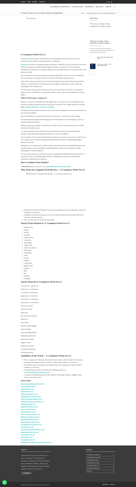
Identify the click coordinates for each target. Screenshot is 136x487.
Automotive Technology (100, 468)
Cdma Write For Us (27, 389)
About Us (23, 1)
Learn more (26, 473)
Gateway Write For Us (28, 412)
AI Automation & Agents (100, 460)
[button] (4, 482)
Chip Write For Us (27, 392)
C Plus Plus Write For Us (29, 394)
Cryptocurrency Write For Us (31, 397)
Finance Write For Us (28, 409)
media (30, 61)
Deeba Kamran (92, 45)
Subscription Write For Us (30, 432)
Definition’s (89, 6)
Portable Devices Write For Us (31, 425)
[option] (102, 46)
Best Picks (99, 6)
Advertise (34, 1)
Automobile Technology (100, 465)
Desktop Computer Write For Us (32, 402)
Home (82, 13)
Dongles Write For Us (28, 404)
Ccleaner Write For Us (28, 386)
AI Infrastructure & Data (100, 462)
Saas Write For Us (27, 427)
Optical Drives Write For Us (30, 422)
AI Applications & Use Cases (100, 457)
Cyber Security (77, 6)
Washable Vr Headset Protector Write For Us (36, 442)
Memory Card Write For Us (30, 417)
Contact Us (42, 1)
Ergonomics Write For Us (29, 407)
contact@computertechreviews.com (37, 372)
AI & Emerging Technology (60, 6)
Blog (29, 1)
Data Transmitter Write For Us (31, 399)
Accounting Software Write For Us (33, 384)
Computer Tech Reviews (44, 485)
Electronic (24, 64)
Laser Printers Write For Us (30, 414)
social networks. (49, 107)
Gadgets (108, 6)
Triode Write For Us (27, 435)
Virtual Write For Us (28, 440)
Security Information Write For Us (33, 430)
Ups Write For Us (27, 437)
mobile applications (32, 107)
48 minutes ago (98, 45)
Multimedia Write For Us (29, 419)
